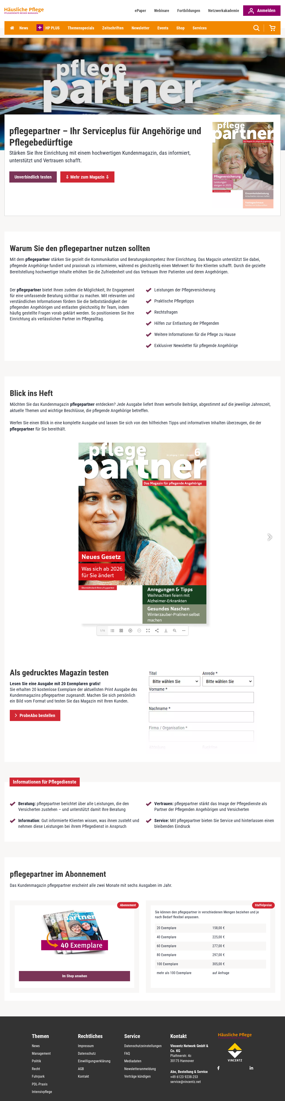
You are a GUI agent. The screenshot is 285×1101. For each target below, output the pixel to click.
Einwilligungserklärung (94, 1061)
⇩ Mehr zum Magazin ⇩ (87, 177)
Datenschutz (87, 1053)
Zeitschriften (113, 28)
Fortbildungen (188, 10)
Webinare (161, 10)
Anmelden (265, 10)
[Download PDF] (165, 630)
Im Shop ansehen (74, 976)
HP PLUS (52, 28)
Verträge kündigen (137, 1076)
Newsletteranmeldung (140, 1069)
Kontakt (83, 1076)
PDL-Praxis (39, 1084)
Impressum (86, 1046)
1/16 (102, 630)
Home (12, 28)
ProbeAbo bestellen (37, 715)
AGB (81, 1069)
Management (41, 1053)
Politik (36, 1061)
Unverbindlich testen (33, 177)
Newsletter (140, 28)
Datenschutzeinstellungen (143, 1046)
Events (162, 28)
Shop (180, 28)
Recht (36, 1069)
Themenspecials (81, 28)
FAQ (127, 1053)
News (23, 28)
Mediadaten (132, 1061)
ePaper (140, 10)
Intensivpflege (42, 1092)
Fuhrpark (38, 1076)
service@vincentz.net (185, 1082)
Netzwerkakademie (223, 10)
